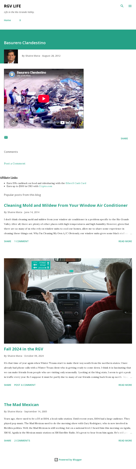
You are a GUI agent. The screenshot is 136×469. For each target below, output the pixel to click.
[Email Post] (6, 138)
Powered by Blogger (70, 459)
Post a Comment (14, 163)
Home (7, 20)
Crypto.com (45, 186)
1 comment (21, 241)
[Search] (122, 6)
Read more (125, 241)
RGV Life (12, 6)
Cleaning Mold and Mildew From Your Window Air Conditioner (66, 205)
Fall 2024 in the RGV (23, 349)
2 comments (22, 440)
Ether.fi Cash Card (76, 183)
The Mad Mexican (21, 404)
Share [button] (124, 138)
